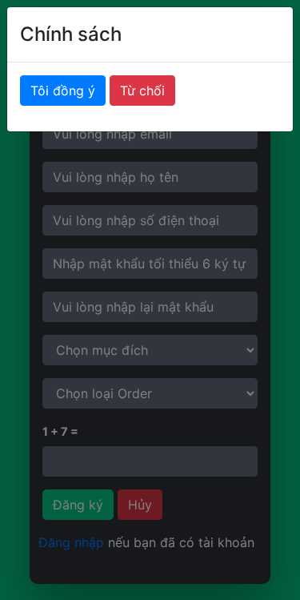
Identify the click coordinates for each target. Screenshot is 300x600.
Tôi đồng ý (62, 91)
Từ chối (142, 91)
